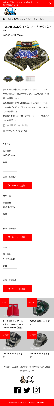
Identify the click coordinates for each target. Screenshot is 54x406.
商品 (25, 131)
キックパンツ (17, 131)
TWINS (8, 131)
